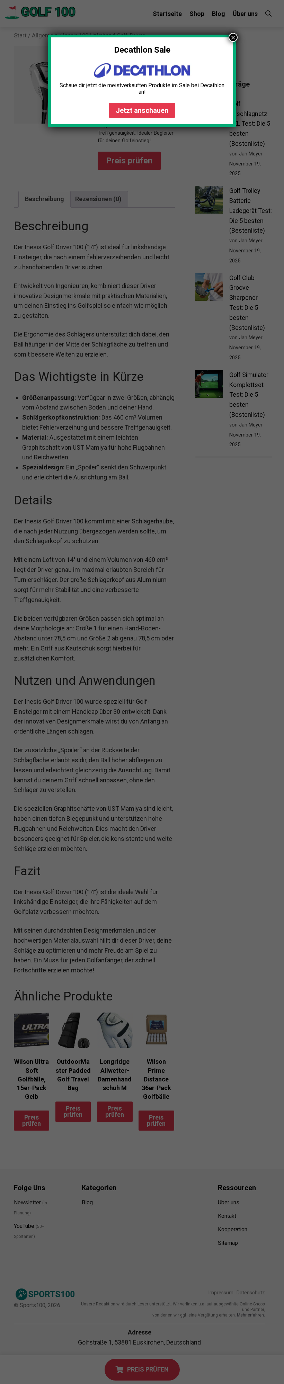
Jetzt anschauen (142, 110)
